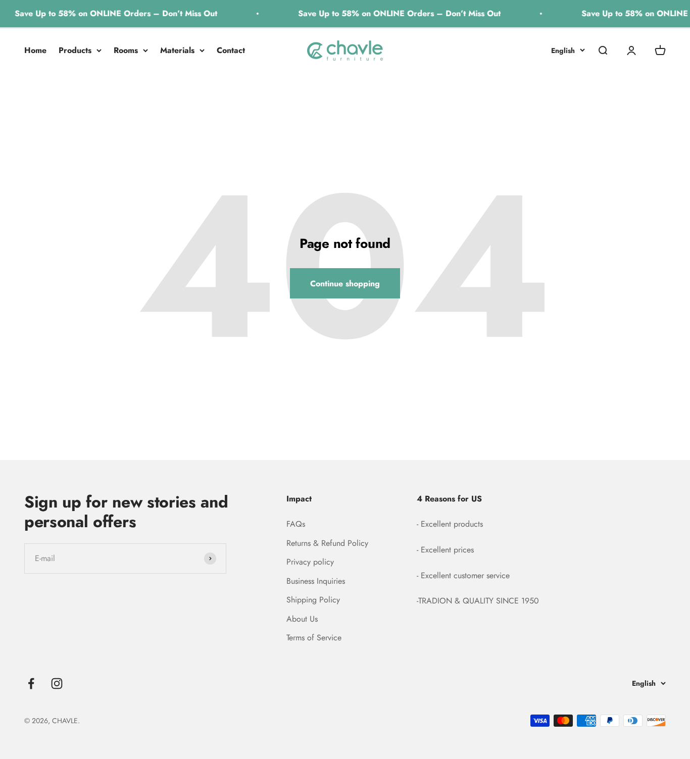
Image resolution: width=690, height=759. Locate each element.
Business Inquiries (315, 581)
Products (75, 50)
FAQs (295, 524)
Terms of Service (313, 637)
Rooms (126, 50)
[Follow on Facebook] (31, 683)
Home (35, 50)
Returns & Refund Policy (327, 543)
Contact (231, 50)
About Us (302, 619)
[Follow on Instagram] (57, 683)
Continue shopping (345, 283)
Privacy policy (310, 562)
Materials (177, 50)
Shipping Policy (313, 599)
